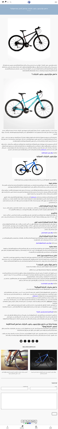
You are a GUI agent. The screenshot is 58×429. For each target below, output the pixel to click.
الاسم (56, 386)
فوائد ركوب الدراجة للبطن (47, 232)
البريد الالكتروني (25, 386)
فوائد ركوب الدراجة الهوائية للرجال (43, 243)
